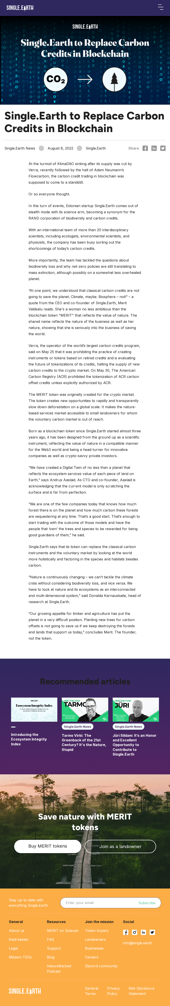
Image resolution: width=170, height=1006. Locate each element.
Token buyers (96, 930)
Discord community (101, 966)
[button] (160, 8)
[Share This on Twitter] (163, 148)
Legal (13, 948)
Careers (91, 957)
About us (16, 930)
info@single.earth (137, 943)
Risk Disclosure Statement (141, 991)
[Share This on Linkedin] (154, 148)
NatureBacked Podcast (59, 968)
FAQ (50, 939)
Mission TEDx (20, 957)
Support (54, 948)
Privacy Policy (113, 991)
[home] (20, 8)
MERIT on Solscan (63, 930)
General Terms (91, 991)
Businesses (94, 948)
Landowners (95, 939)
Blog (50, 957)
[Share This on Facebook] (145, 148)
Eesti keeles (18, 939)
